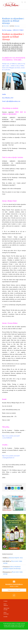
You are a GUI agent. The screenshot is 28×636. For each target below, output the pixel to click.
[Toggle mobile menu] (25, 2)
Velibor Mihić (6, 26)
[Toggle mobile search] (22, 2)
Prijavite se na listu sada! (14, 590)
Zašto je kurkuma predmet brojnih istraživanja (12, 567)
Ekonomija (17, 26)
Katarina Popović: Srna (16, 558)
